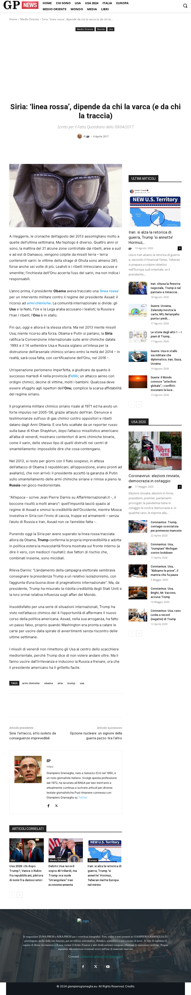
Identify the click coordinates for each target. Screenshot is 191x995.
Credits (129, 986)
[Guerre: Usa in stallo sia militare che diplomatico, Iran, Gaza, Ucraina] (138, 355)
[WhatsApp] (46, 705)
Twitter (82, 797)
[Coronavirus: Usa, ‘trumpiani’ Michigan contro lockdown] (138, 548)
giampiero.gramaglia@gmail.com (102, 956)
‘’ (109, 291)
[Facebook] (14, 705)
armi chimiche (31, 683)
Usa (111, 29)
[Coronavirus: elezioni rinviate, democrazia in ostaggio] (155, 450)
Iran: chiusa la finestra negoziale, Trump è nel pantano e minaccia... (166, 288)
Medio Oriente (29, 19)
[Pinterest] (35, 705)
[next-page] (20, 895)
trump (71, 683)
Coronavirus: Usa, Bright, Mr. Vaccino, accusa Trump (163, 593)
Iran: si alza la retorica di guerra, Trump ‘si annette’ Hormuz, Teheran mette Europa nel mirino (104, 875)
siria (60, 683)
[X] (24, 705)
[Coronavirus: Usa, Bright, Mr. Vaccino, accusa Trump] (138, 593)
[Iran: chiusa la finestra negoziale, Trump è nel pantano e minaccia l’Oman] (138, 288)
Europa (93, 860)
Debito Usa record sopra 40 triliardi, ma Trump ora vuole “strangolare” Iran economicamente (62, 875)
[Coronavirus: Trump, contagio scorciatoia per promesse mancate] (138, 526)
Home (13, 19)
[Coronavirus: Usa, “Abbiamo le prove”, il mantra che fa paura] (138, 570)
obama (48, 683)
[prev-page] (12, 895)
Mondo (101, 29)
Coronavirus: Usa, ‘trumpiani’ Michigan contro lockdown (164, 548)
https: (50, 766)
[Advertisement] (95, 67)
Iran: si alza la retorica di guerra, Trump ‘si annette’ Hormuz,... (151, 237)
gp (87, 136)
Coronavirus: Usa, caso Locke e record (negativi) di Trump (166, 615)
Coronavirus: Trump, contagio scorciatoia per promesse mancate (166, 526)
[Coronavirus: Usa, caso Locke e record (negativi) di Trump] (138, 615)
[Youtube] (108, 966)
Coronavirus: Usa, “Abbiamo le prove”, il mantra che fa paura (164, 571)
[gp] (80, 136)
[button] (185, 5)
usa (82, 683)
